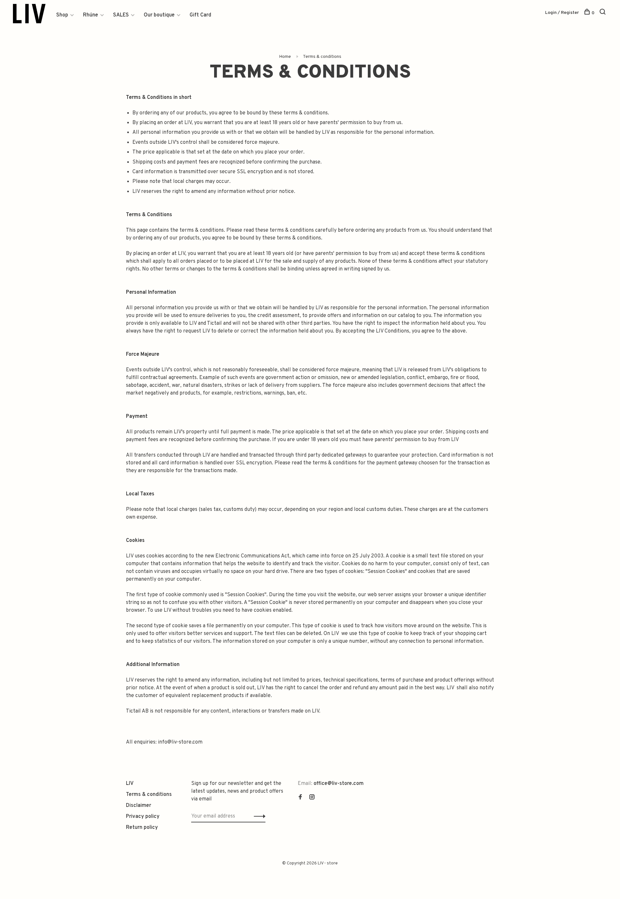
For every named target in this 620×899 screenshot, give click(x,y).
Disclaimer (138, 805)
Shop (62, 15)
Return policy (142, 827)
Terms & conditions (322, 56)
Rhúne (90, 15)
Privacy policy (143, 816)
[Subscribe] (257, 816)
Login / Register (562, 13)
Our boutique (159, 15)
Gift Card (200, 15)
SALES (121, 15)
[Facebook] (300, 798)
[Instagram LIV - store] (312, 798)
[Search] (603, 13)
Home (285, 56)
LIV (130, 783)
